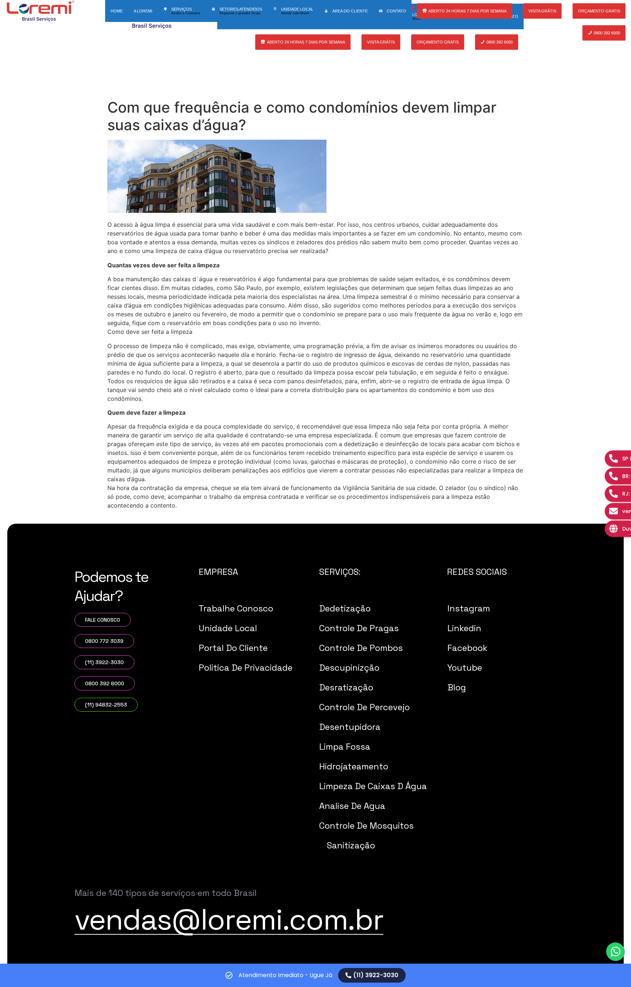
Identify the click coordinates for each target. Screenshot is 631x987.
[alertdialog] (315, 975)
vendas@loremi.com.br (228, 919)
